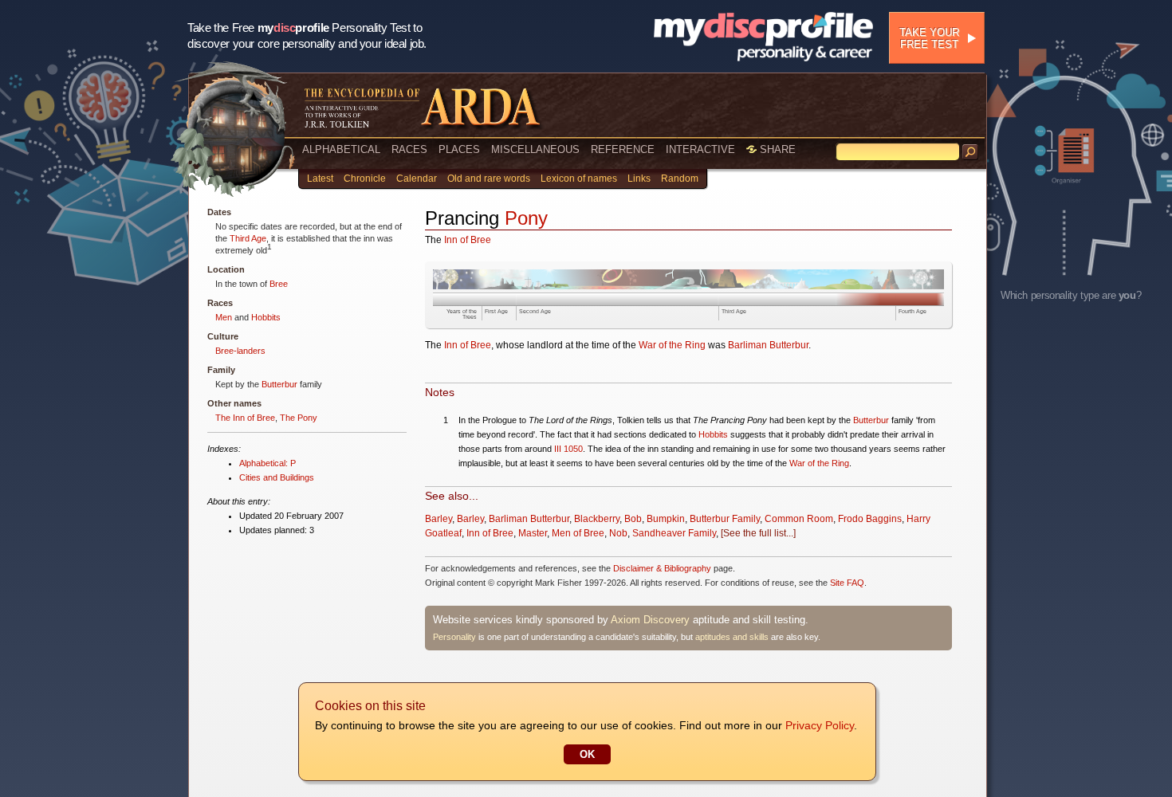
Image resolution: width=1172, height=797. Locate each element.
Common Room (799, 518)
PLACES (459, 149)
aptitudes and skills (732, 637)
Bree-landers (240, 350)
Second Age (535, 311)
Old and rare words (488, 178)
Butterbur (279, 384)
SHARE (776, 149)
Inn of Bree (467, 239)
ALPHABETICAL (341, 149)
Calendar (416, 178)
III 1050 (568, 448)
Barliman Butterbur (768, 345)
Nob (618, 533)
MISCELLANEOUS (535, 149)
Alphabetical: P (267, 463)
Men (223, 317)
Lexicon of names (579, 178)
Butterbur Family (725, 518)
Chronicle (365, 178)
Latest (320, 178)
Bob (633, 518)
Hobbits (266, 317)
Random (679, 178)
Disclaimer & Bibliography (662, 568)
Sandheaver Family (674, 533)
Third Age (248, 238)
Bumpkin (666, 518)
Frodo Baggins (870, 518)
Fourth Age (912, 311)
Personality (454, 637)
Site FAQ (847, 582)
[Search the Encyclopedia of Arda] (970, 152)
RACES (409, 149)
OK (587, 754)
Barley (438, 518)
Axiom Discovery (650, 620)
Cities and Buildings (276, 477)
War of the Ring (672, 345)
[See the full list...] (758, 533)
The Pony (298, 417)
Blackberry (596, 518)
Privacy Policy (819, 725)
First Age (496, 311)
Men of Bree (578, 533)
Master (532, 533)
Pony (526, 218)
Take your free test (929, 38)
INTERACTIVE (700, 149)
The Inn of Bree (245, 417)
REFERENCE (623, 149)
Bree (278, 284)
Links (639, 178)
